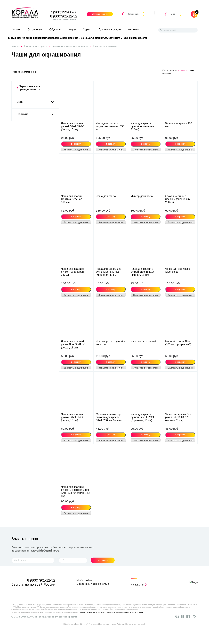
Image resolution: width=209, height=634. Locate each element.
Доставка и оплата (110, 29)
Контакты (133, 29)
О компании (35, 29)
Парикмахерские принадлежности (69, 46)
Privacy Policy (116, 624)
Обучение (55, 29)
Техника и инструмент (35, 46)
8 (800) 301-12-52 (41, 580)
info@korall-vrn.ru (49, 550)
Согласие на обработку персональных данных (124, 612)
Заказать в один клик (76, 149)
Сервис (87, 29)
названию (166, 73)
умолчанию (183, 70)
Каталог (16, 29)
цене (192, 70)
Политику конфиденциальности (91, 612)
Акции (72, 29)
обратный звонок (100, 14)
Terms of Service (133, 624)
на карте (138, 584)
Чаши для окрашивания (104, 46)
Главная (15, 46)
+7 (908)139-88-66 (62, 12)
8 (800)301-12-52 (63, 16)
